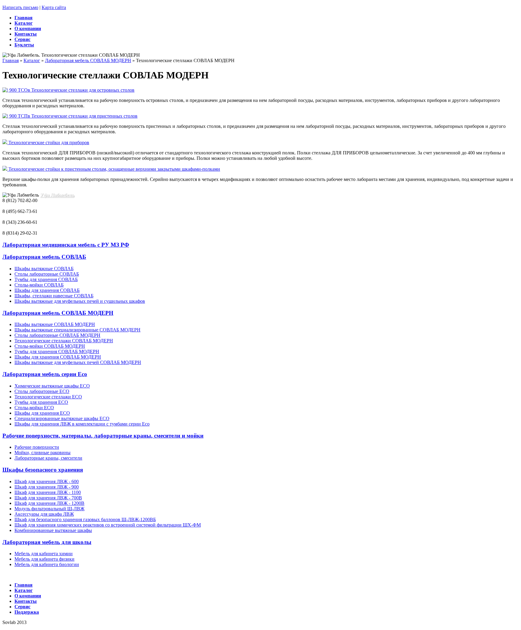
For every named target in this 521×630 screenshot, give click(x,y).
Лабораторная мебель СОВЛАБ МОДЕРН (88, 60)
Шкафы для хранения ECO (42, 413)
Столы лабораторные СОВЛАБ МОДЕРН (57, 335)
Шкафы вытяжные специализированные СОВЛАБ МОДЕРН (77, 329)
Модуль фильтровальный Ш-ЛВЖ (49, 508)
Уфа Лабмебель (57, 195)
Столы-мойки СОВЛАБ (39, 284)
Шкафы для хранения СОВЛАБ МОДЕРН (57, 356)
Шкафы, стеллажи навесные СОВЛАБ (53, 295)
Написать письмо (20, 7)
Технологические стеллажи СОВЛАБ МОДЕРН (63, 340)
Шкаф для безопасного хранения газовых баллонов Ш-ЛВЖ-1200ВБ (85, 519)
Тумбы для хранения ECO (41, 402)
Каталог (32, 60)
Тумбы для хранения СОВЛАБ (46, 279)
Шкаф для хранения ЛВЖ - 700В (48, 497)
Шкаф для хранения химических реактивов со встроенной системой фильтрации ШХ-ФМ (107, 524)
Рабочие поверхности (36, 447)
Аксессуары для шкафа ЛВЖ (44, 514)
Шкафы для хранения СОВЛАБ (47, 290)
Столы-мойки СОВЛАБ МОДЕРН (49, 346)
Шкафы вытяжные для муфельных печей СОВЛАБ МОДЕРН (77, 362)
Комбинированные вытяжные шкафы (53, 530)
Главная (10, 60)
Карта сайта (54, 7)
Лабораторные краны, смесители (48, 458)
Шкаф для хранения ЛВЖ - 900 (46, 486)
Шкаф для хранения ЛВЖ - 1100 (47, 492)
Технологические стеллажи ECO (48, 396)
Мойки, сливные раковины (42, 452)
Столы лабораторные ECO (41, 391)
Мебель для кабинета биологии (46, 564)
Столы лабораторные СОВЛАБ (46, 274)
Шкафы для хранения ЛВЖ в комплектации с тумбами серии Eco (82, 423)
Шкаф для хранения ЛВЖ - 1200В (49, 503)
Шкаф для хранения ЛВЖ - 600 (46, 481)
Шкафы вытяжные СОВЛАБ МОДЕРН (54, 324)
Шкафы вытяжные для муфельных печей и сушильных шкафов (79, 301)
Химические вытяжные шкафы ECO (52, 385)
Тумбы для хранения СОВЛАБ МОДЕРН (56, 351)
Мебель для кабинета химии (43, 553)
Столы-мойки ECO (34, 407)
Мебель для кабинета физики (44, 559)
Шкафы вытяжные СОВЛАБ (44, 268)
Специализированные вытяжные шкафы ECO (61, 418)
